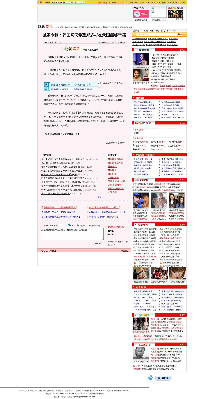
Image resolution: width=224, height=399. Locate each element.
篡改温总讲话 (149, 42)
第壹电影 (154, 325)
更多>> (101, 197)
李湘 (179, 89)
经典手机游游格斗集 (162, 190)
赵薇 (139, 89)
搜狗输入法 (32, 391)
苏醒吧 (136, 146)
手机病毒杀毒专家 (146, 190)
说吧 (174, 31)
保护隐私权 (87, 391)
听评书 (135, 184)
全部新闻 (118, 391)
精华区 (111, 231)
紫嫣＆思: (156, 61)
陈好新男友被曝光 (176, 219)
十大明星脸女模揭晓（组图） (171, 319)
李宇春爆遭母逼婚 (140, 216)
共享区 (135, 190)
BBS (175, 3)
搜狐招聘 (51, 391)
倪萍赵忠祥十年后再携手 (170, 235)
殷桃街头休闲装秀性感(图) (144, 235)
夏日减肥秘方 (160, 42)
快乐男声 (181, 86)
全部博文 (126, 391)
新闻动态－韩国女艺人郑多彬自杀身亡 (118, 27)
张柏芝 (162, 89)
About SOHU (98, 391)
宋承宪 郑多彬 (114, 185)
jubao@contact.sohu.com (84, 397)
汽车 (131, 3)
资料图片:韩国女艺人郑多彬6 (55, 163)
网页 (151, 31)
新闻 (146, 31)
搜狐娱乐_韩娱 (71, 27)
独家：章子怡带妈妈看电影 (171, 229)
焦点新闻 (154, 349)
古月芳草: (156, 76)
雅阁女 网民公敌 (116, 188)
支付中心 (42, 391)
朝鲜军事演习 (162, 39)
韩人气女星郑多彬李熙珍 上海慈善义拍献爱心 (63, 190)
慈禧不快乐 (161, 45)
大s (147, 89)
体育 (105, 3)
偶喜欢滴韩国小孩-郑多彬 (170, 73)
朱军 (135, 89)
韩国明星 (112, 170)
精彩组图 (154, 328)
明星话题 (154, 331)
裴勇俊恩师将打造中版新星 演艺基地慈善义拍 (63, 186)
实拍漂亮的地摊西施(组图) (170, 244)
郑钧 (171, 89)
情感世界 (154, 358)
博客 (169, 3)
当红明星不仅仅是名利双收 (170, 355)
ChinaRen (60, 2)
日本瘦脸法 (171, 42)
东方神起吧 (173, 146)
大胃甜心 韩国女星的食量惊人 (55, 193)
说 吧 (148, 123)
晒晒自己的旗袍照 (149, 369)
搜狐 (54, 2)
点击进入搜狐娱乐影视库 (170, 257)
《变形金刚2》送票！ (145, 263)
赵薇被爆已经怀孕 (140, 213)
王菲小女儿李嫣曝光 (159, 282)
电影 (144, 89)
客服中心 (68, 391)
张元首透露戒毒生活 (171, 263)
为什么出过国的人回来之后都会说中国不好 (159, 366)
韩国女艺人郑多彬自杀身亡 (90, 27)
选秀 (151, 89)
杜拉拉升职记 (159, 184)
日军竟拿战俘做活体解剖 (144, 244)
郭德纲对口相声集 (146, 184)
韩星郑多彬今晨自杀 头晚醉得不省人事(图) (61, 170)
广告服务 (59, 391)
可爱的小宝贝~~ (167, 67)
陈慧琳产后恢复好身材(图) (144, 232)
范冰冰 (156, 89)
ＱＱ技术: (156, 70)
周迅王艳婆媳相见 (158, 216)
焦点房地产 (75, 2)
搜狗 (82, 2)
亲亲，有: (156, 64)
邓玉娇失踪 (152, 39)
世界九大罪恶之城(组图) (169, 247)
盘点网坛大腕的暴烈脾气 (144, 247)
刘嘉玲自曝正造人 (158, 219)
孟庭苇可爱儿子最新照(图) (170, 253)
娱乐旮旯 (154, 355)
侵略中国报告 (172, 45)
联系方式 (77, 391)
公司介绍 (109, 391)
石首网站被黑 (137, 42)
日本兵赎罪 (173, 39)
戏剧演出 (137, 336)
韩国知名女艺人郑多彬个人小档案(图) (59, 174)
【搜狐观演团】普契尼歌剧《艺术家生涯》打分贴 (162, 336)
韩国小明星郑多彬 (167, 61)
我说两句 (182, 3)
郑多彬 (136, 133)
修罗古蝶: (156, 67)
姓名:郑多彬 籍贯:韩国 (169, 55)
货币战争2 (176, 187)
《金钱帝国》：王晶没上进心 (171, 325)
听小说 (135, 187)
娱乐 (114, 3)
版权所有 (101, 394)
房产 (137, 3)
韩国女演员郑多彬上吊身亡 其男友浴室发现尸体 (64, 178)
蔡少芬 (174, 86)
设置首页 (22, 391)
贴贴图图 (154, 352)
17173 (68, 2)
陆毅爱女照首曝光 (176, 216)
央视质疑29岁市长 (139, 39)
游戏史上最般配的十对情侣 (171, 260)
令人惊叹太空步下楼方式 (173, 266)
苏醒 (167, 89)
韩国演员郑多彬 (115, 163)
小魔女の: (156, 79)
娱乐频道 (59, 27)
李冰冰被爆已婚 (158, 210)
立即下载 (179, 19)
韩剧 (162, 82)
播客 (158, 3)
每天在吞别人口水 (141, 362)
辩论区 (111, 234)
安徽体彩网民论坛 (116, 181)
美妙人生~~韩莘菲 (167, 79)
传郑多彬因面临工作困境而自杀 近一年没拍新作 (64, 159)
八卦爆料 (154, 322)
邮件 (164, 3)
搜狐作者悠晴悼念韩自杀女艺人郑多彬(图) (61, 167)
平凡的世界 (166, 187)
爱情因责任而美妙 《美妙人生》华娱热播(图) (62, 182)
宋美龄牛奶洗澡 (138, 45)
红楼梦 (178, 184)
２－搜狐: (156, 55)
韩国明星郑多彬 (115, 159)
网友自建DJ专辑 (159, 20)
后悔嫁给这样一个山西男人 (170, 358)
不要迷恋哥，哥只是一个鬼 (170, 349)
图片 (168, 31)
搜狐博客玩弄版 (141, 20)
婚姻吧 (154, 149)
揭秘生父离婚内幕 (176, 210)
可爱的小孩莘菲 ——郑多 (170, 64)
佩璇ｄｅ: (156, 73)
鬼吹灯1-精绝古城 (146, 187)
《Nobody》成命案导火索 (144, 253)
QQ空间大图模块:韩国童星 (171, 70)
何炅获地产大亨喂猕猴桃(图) (145, 229)
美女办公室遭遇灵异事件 (144, 250)
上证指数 (137, 142)
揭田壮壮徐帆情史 (141, 210)
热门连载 (137, 339)
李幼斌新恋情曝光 (176, 213)
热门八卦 (154, 319)
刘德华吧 (154, 146)
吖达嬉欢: (156, 58)
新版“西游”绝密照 (141, 282)
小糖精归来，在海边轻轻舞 (170, 361)
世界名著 (158, 187)
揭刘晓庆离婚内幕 (158, 213)
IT (127, 3)
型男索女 (154, 361)
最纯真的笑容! (166, 76)
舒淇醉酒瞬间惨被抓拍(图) (170, 241)
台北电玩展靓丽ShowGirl (144, 260)
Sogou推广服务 (48, 251)
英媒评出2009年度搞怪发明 (170, 352)
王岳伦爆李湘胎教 (144, 266)
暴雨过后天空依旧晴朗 (166, 369)
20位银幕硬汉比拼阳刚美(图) (171, 331)
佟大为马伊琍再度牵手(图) (170, 232)
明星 (138, 92)
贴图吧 (136, 149)
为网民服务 (113, 177)
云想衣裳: (156, 82)
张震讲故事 (170, 184)
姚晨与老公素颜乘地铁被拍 (145, 241)
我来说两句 (103, 42)
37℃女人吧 (173, 149)
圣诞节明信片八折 (140, 219)
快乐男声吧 (173, 142)
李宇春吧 (154, 142)
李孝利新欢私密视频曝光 (170, 250)
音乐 (163, 31)
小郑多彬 (112, 192)
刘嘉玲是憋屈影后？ (141, 67)
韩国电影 (112, 174)
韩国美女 (112, 166)
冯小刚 (168, 86)
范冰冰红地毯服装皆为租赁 (145, 238)
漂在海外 (137, 366)
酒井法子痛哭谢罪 (177, 282)
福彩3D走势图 (177, 190)
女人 (147, 3)
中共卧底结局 (151, 45)
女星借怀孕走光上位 (141, 83)
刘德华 (162, 86)
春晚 (175, 89)
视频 (153, 3)
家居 (142, 3)
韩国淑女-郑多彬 (167, 58)
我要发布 (125, 251)
